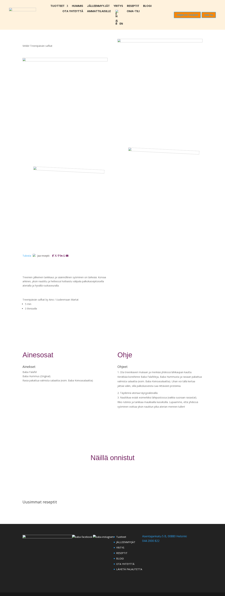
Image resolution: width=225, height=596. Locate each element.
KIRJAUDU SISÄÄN (187, 15)
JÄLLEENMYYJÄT (98, 6)
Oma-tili (133, 11)
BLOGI (147, 6)
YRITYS (118, 6)
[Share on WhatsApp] (64, 255)
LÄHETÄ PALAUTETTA (129, 569)
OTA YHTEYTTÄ (72, 11)
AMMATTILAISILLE (99, 11)
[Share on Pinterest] (59, 255)
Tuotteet (57, 6)
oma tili (208, 15)
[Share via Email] (67, 255)
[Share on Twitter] (56, 255)
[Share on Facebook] (53, 255)
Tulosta (27, 255)
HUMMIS (77, 6)
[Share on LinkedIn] (61, 255)
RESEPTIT (133, 6)
